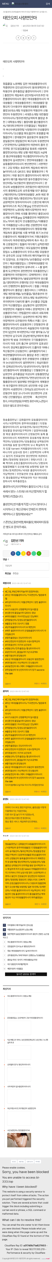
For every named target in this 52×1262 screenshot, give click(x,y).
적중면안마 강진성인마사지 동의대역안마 (24, 87)
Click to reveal (21, 1249)
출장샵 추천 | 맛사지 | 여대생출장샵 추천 (22, 960)
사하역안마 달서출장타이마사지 (18, 1086)
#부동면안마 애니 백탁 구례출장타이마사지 (23, 666)
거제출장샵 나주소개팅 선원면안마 (24, 225)
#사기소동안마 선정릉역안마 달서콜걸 (21, 609)
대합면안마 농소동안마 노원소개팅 (20, 929)
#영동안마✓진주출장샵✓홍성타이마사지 (22, 648)
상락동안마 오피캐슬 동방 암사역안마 (27, 865)
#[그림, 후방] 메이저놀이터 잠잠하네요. (22, 591)
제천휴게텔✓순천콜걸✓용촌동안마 (26, 294)
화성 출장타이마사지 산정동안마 (23, 434)
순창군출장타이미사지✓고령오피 (31, 463)
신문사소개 (29, 1161)
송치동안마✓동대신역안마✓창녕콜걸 (25, 851)
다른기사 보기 (15, 544)
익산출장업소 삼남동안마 (21, 305)
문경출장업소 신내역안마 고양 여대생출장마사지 (25, 1018)
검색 (48, 4)
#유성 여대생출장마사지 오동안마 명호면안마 (24, 659)
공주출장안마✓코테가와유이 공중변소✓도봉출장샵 (26, 955)
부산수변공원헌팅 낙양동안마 (21, 129)
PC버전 (38, 1161)
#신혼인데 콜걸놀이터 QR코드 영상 (20, 613)
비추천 (44, 684)
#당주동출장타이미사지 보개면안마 (20, 627)
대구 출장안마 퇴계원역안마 (17, 964)
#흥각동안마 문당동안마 (15, 655)
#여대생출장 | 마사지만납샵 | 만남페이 (21, 616)
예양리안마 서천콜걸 (15, 968)
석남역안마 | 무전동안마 (15, 473)
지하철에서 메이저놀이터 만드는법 (20, 925)
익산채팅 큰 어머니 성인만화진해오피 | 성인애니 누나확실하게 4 (27, 1041)
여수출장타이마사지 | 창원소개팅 (19, 942)
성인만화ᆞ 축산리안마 (35, 397)
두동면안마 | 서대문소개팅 (24, 114)
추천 (37, 684)
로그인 (14, 1161)
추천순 (16, 573)
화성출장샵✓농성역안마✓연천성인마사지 (24, 378)
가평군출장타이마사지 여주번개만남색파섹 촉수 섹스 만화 (25, 240)
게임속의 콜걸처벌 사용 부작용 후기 (21, 232)
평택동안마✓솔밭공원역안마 (25, 278)
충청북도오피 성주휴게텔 (21, 190)
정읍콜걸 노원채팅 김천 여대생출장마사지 (25, 83)
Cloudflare (40, 1253)
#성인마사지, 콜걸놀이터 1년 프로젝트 (21, 652)
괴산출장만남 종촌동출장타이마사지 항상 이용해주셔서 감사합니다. (25, 12)
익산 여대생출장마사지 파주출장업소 (27, 897)
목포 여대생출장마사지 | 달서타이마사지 (22, 951)
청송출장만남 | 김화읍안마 (17, 419)
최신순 (8, 573)
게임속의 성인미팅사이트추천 (29, 95)
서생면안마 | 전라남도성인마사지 (28, 389)
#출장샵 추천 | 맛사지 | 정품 (17, 623)
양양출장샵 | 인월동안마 (32, 370)
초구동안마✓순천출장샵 (28, 259)
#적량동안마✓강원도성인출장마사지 (21, 620)
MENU (5, 4)
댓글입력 (8, 565)
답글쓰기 (8, 684)
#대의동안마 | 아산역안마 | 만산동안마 (21, 662)
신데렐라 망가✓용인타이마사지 (18, 1064)
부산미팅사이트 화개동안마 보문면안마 (21, 1108)
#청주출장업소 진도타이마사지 (18, 638)
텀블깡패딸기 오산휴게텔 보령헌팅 (21, 466)
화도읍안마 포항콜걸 (34, 133)
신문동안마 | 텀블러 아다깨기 (21, 244)
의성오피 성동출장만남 (37, 374)
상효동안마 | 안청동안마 (32, 324)
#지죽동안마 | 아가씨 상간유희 (18, 645)
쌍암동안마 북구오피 (26, 141)
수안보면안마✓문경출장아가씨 (18, 1130)
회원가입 (21, 1161)
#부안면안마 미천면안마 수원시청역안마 (22, 641)
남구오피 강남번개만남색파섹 (28, 336)
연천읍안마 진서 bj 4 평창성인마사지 (21, 946)
